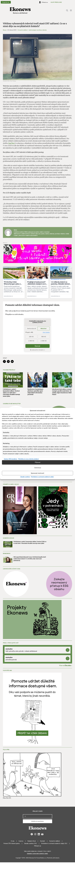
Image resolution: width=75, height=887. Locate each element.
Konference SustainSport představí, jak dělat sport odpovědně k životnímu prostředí (35, 391)
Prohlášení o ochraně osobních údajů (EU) (54, 843)
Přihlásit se (37, 846)
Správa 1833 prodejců (10, 459)
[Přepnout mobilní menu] (71, 10)
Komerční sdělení (22, 30)
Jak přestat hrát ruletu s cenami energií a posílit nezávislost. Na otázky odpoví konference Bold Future (62, 391)
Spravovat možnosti (37, 473)
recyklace (39, 30)
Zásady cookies (25, 476)
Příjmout (37, 462)
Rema (4, 30)
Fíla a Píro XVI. (7, 798)
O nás (12, 841)
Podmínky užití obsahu (53, 857)
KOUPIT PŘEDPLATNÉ (56, 2)
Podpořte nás (5, 2)
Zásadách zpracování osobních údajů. (37, 853)
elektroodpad (32, 30)
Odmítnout (37, 468)
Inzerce (21, 841)
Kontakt (42, 841)
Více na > (65, 665)
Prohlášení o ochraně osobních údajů (42, 476)
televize (44, 30)
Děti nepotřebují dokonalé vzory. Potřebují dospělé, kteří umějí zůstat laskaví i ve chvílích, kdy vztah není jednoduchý (29, 558)
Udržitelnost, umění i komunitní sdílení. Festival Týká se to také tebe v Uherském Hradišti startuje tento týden (11, 392)
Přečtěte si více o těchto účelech (28, 459)
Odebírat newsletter (37, 821)
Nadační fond (32, 841)
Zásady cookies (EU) (30, 843)
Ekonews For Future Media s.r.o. (37, 857)
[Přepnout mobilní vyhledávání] (67, 10)
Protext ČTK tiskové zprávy (12, 843)
